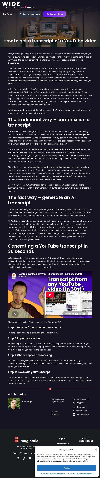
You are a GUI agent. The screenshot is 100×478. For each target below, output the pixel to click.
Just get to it (51, 333)
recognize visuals (28, 360)
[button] (95, 449)
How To (55, 414)
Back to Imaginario (31, 14)
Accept (67, 468)
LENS (11, 7)
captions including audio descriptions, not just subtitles (57, 149)
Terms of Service (20, 453)
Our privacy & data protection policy (52, 473)
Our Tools (7, 14)
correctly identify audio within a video (66, 155)
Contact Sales (56, 14)
